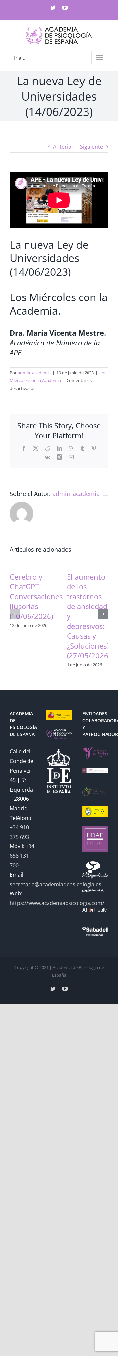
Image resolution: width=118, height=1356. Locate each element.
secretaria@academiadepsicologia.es (55, 884)
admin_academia (34, 373)
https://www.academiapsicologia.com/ (57, 903)
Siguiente (91, 146)
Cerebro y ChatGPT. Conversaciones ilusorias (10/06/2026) (36, 596)
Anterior (63, 146)
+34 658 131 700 (22, 856)
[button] (15, 614)
